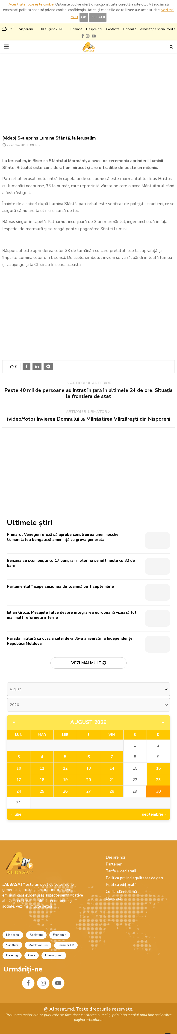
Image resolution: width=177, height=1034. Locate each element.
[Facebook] (28, 983)
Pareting (12, 955)
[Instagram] (43, 983)
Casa (31, 955)
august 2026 (88, 722)
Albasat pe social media (157, 29)
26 (65, 791)
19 (65, 780)
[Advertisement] (88, 94)
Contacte (112, 29)
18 (42, 780)
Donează (129, 29)
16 (158, 768)
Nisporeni (13, 935)
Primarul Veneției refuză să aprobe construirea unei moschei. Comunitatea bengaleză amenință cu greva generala (63, 537)
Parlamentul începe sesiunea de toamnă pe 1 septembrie (60, 586)
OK (83, 17)
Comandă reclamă (121, 891)
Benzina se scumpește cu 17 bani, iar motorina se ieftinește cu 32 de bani (71, 563)
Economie (59, 935)
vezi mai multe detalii (34, 906)
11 (42, 768)
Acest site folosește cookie (31, 4)
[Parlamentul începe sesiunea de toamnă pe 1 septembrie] (157, 592)
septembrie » (154, 814)
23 (158, 780)
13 (88, 768)
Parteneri (114, 864)
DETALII (98, 17)
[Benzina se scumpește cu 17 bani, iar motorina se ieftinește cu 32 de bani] (157, 566)
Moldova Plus (38, 945)
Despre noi (94, 29)
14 (111, 768)
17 (18, 780)
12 (65, 768)
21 (111, 780)
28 (111, 791)
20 (88, 780)
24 (18, 791)
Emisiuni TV (66, 945)
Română (76, 29)
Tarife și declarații (121, 871)
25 (42, 791)
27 (88, 791)
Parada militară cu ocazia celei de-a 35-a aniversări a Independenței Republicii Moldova (70, 641)
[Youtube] (58, 983)
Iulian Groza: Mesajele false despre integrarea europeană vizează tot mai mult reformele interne (71, 615)
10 (18, 768)
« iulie (16, 814)
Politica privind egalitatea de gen (134, 878)
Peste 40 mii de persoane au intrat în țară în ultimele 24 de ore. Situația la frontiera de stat (88, 393)
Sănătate (12, 945)
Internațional (53, 955)
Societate (36, 935)
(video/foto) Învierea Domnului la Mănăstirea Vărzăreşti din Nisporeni (88, 419)
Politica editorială (121, 884)
